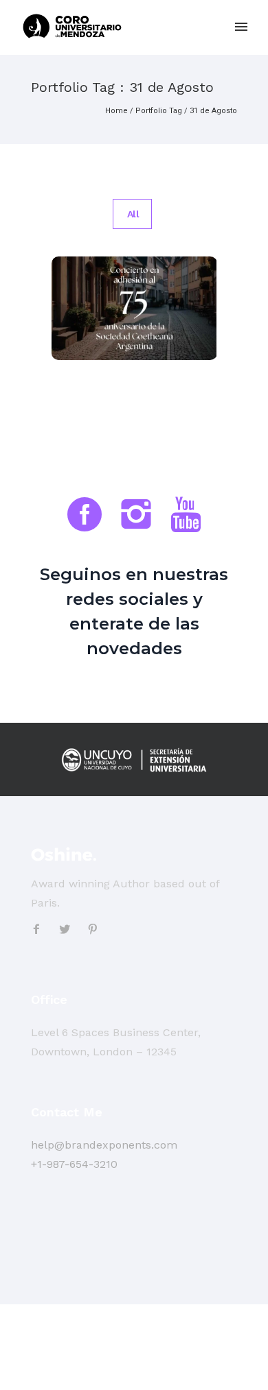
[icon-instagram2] (139, 516)
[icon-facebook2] (40, 929)
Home (116, 110)
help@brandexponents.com (104, 1144)
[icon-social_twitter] (68, 929)
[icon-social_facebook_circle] (88, 516)
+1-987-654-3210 (74, 1164)
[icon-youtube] (185, 516)
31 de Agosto (213, 110)
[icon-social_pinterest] (92, 929)
